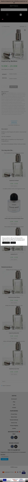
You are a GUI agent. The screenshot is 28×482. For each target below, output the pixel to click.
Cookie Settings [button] (6, 242)
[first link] (14, 480)
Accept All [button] (13, 242)
